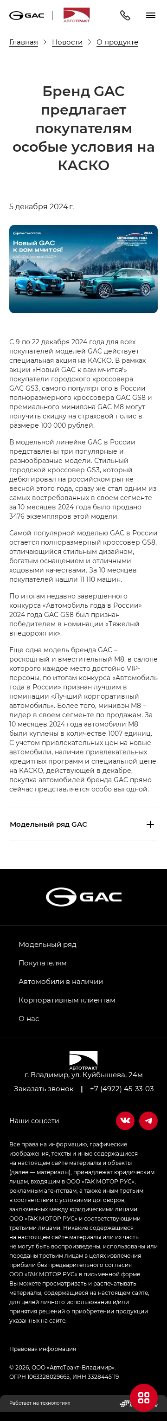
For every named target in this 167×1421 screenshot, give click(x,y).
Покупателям (43, 962)
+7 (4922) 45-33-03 (122, 1088)
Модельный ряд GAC (48, 824)
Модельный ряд (48, 944)
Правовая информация (42, 1348)
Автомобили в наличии (61, 981)
